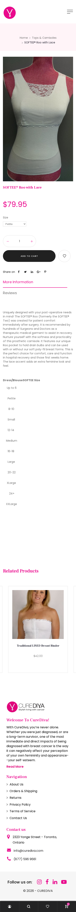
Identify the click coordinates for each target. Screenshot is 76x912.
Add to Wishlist (64, 256)
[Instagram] (39, 882)
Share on (9, 272)
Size (5, 217)
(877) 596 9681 (25, 859)
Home (24, 38)
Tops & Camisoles (44, 38)
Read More (15, 766)
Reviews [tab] (10, 293)
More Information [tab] (18, 282)
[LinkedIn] (55, 882)
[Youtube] (64, 882)
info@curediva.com (28, 850)
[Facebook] (47, 882)
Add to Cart (29, 256)
